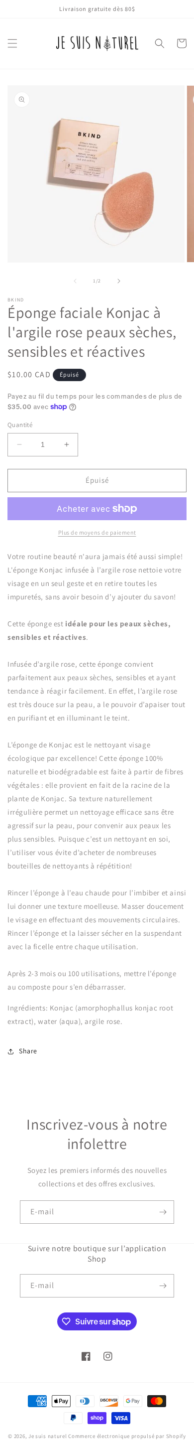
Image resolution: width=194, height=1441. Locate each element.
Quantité (19, 425)
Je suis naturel (47, 1436)
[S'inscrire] (163, 1212)
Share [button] (28, 1050)
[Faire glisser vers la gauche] (75, 281)
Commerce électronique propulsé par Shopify (127, 1436)
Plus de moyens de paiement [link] (97, 532)
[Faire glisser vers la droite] (119, 281)
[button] (12, 43)
